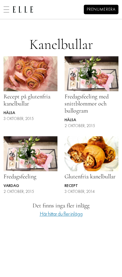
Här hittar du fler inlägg (61, 214)
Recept (71, 186)
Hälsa (9, 113)
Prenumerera (101, 10)
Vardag (11, 186)
